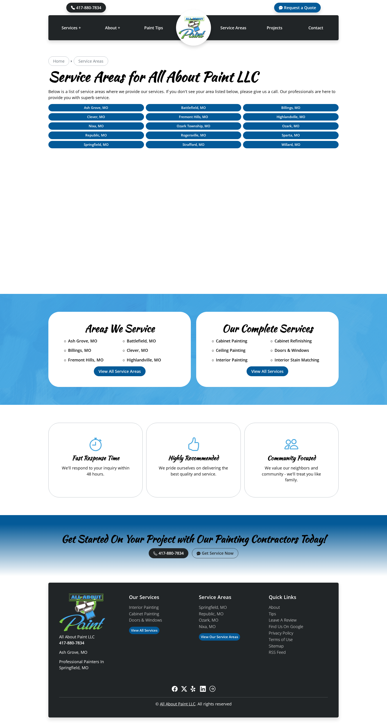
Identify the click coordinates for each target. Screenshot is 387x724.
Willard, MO (291, 144)
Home (58, 61)
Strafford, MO (193, 144)
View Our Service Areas (219, 637)
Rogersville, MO (193, 135)
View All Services (267, 371)
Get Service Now (217, 553)
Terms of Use (281, 639)
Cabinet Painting (231, 341)
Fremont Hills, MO (193, 117)
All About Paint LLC (177, 704)
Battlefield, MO (193, 107)
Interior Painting (231, 360)
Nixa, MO (96, 126)
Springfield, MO (96, 144)
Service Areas (233, 27)
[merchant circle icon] (212, 689)
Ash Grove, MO (96, 107)
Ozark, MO (290, 126)
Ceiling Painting (230, 350)
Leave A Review (283, 620)
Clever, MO (96, 117)
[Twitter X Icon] (184, 689)
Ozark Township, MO (193, 126)
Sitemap (276, 646)
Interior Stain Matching (297, 360)
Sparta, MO (291, 135)
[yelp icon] (193, 689)
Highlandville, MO (291, 117)
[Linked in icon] (203, 689)
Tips (272, 613)
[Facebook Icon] (175, 689)
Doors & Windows (292, 350)
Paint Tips (153, 27)
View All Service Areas (120, 371)
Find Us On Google (286, 626)
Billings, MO (290, 107)
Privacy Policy (281, 633)
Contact (315, 27)
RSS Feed (277, 652)
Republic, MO (96, 135)
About (274, 607)
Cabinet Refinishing (293, 341)
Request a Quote (299, 7)
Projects (274, 27)
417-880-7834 (88, 7)
